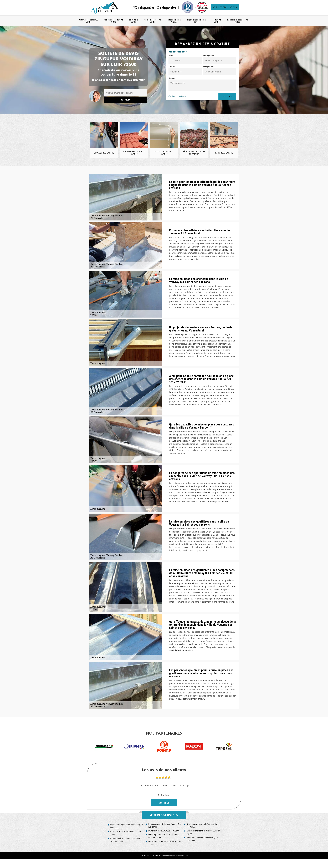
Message (172, 78)
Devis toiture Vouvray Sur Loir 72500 (163, 831)
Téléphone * (208, 66)
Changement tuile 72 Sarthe (152, 21)
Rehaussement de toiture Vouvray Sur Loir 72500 (164, 825)
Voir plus (164, 802)
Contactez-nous (182, 855)
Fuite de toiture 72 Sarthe (174, 21)
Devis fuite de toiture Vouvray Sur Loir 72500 (164, 843)
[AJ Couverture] (105, 7)
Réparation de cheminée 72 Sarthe (237, 21)
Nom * (171, 55)
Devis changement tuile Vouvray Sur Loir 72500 (202, 825)
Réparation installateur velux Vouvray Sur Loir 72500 (126, 839)
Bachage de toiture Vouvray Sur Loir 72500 (125, 833)
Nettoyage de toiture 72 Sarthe (113, 21)
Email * (171, 66)
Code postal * (209, 55)
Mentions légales (168, 855)
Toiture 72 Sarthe (217, 21)
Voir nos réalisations (225, 7)
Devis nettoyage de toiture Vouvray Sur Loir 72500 (127, 826)
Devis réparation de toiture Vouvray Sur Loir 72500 (163, 836)
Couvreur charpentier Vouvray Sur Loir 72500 (203, 832)
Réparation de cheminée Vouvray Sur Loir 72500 (202, 839)
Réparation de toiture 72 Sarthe (196, 21)
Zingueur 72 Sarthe (133, 21)
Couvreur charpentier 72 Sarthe (88, 21)
